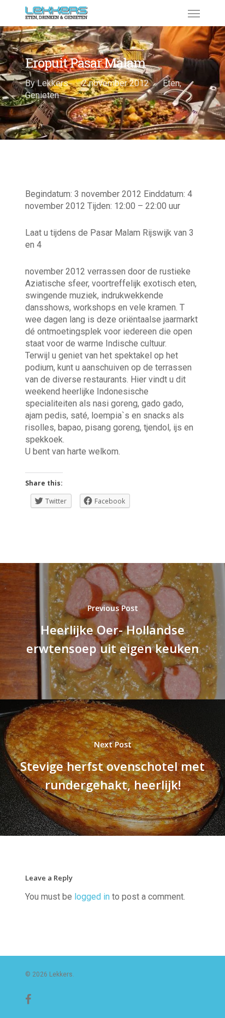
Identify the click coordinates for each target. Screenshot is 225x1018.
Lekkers (52, 83)
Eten (171, 83)
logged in (92, 896)
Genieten (42, 95)
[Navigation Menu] (194, 13)
